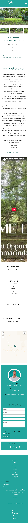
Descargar (6, 436)
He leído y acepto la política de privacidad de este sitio (13, 432)
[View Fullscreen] (3, 337)
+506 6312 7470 (15, 389)
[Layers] (24, 332)
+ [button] (3, 332)
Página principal (6, 55)
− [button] (3, 334)
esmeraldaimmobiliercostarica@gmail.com (15, 394)
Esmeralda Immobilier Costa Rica (15, 490)
